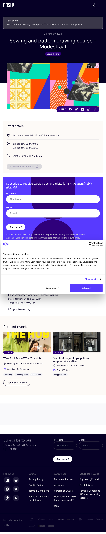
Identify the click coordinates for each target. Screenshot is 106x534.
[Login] (94, 5)
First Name (12, 193)
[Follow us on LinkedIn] (7, 480)
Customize (51, 288)
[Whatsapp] (89, 109)
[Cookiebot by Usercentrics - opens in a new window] (91, 244)
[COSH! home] (8, 5)
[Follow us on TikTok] (7, 498)
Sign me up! (16, 227)
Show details (91, 279)
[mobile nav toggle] (101, 5)
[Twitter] (76, 109)
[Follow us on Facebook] (7, 489)
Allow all (86, 288)
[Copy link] (95, 109)
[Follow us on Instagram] (16, 480)
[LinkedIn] (83, 109)
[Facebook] (70, 109)
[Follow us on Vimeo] (16, 498)
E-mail (10, 207)
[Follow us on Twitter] (16, 489)
